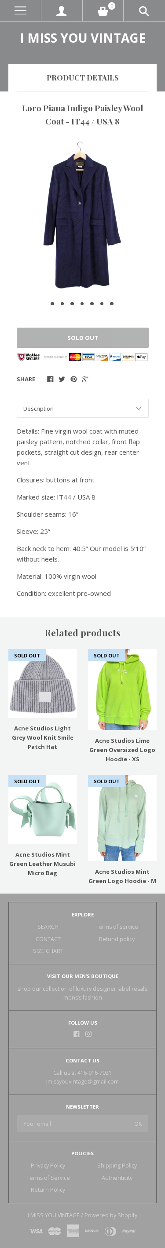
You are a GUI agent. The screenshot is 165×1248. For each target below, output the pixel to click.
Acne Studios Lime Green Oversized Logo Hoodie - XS (122, 750)
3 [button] (72, 304)
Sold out (82, 338)
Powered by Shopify (110, 1215)
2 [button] (62, 304)
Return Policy (48, 1189)
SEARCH (48, 927)
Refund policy (117, 939)
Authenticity (117, 1178)
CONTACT (48, 939)
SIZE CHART (48, 951)
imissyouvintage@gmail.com (82, 1081)
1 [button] (52, 304)
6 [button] (102, 304)
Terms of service (116, 927)
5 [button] (92, 304)
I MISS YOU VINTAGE (83, 37)
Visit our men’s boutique (82, 976)
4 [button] (82, 304)
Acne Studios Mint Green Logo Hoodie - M (122, 876)
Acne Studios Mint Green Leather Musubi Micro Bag (42, 863)
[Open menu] (20, 11)
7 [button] (112, 304)
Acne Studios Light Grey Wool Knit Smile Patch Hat (42, 737)
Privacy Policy (48, 1165)
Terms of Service (48, 1178)
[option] (82, 215)
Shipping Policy (117, 1165)
